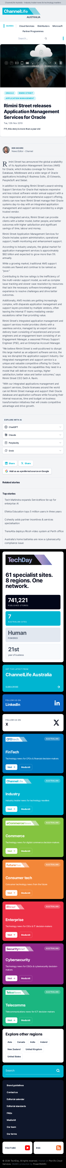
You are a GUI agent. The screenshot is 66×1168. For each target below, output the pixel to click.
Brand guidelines (15, 1085)
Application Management (20, 98)
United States (14, 1056)
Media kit (25, 767)
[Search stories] (58, 1070)
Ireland (43, 1042)
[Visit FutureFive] (22, 865)
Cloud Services (26, 26)
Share (12, 463)
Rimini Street (26, 93)
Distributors (43, 26)
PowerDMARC (40, 1164)
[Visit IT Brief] (22, 907)
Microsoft (57, 26)
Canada (21, 1042)
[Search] (46, 38)
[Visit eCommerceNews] (22, 823)
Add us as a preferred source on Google (29, 471)
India (32, 1042)
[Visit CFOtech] (22, 739)
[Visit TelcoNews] (22, 992)
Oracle (10, 93)
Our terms (12, 1134)
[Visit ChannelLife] (22, 781)
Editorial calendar (15, 1099)
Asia (10, 1042)
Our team (11, 1127)
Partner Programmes (33, 31)
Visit (9, 767)
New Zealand (14, 1049)
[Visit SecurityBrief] (22, 948)
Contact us (12, 1092)
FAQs (9, 1113)
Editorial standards (16, 1106)
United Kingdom (34, 1049)
